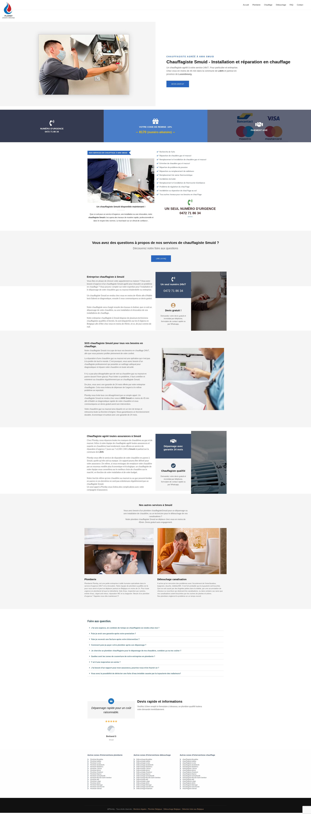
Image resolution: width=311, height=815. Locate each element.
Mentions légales (139, 809)
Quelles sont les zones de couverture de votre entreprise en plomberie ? (123, 656)
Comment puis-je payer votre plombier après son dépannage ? (118, 645)
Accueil (246, 5)
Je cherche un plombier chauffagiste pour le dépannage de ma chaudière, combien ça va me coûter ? (136, 651)
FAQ (291, 5)
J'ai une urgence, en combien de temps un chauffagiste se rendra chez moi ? (125, 628)
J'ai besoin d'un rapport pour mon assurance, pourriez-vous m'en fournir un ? (125, 668)
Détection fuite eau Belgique (193, 809)
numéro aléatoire (159, 132)
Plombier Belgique (155, 809)
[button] (155, 628)
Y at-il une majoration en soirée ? (106, 662)
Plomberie (256, 5)
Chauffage (268, 5)
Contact (300, 5)
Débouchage (281, 5)
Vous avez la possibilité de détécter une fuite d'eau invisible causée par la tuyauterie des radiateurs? (136, 673)
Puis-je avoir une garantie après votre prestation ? (113, 633)
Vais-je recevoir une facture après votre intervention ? (115, 639)
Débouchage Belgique (172, 809)
